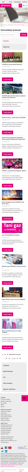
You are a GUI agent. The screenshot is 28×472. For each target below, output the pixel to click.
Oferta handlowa (7, 383)
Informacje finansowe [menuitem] (6, 417)
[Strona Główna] (5, 5)
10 (3, 354)
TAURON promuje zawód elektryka (12, 64)
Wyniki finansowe (8, 371)
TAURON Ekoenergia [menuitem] (6, 428)
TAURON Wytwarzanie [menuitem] (6, 425)
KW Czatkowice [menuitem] (5, 442)
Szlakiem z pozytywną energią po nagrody (14, 171)
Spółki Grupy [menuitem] (4, 423)
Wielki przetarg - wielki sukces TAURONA (13, 117)
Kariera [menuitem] (2, 406)
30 (7, 354)
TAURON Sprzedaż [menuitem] (5, 432)
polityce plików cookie (5, 464)
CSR (4, 377)
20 (5, 354)
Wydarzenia (6, 47)
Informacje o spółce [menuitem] (6, 411)
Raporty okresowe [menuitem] (5, 420)
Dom (3, 2)
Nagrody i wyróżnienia (9, 389)
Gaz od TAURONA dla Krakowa (10, 235)
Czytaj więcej (7, 79)
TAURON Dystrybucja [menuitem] (6, 427)
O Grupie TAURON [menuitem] (5, 399)
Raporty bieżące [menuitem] (5, 418)
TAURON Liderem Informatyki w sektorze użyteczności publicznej (14, 96)
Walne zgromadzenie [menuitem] (6, 415)
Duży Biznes (17, 2)
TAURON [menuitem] (3, 398)
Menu (24, 5)
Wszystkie (6, 41)
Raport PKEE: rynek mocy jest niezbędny (13, 299)
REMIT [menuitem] (2, 405)
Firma (10, 2)
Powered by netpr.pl (21, 470)
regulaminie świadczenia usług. (7, 466)
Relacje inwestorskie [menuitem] (6, 401)
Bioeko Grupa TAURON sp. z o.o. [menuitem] (9, 440)
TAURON (24, 2)
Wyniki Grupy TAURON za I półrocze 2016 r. (14, 267)
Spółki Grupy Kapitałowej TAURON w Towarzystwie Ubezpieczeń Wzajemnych (13, 138)
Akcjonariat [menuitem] (4, 413)
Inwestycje (6, 365)
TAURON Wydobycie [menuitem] (6, 430)
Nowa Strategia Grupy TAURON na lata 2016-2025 (13, 203)
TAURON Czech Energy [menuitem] (6, 439)
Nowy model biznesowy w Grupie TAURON (11, 331)
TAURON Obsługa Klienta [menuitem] (7, 437)
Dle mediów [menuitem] (4, 403)
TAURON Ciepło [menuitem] (5, 434)
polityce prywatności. (15, 464)
